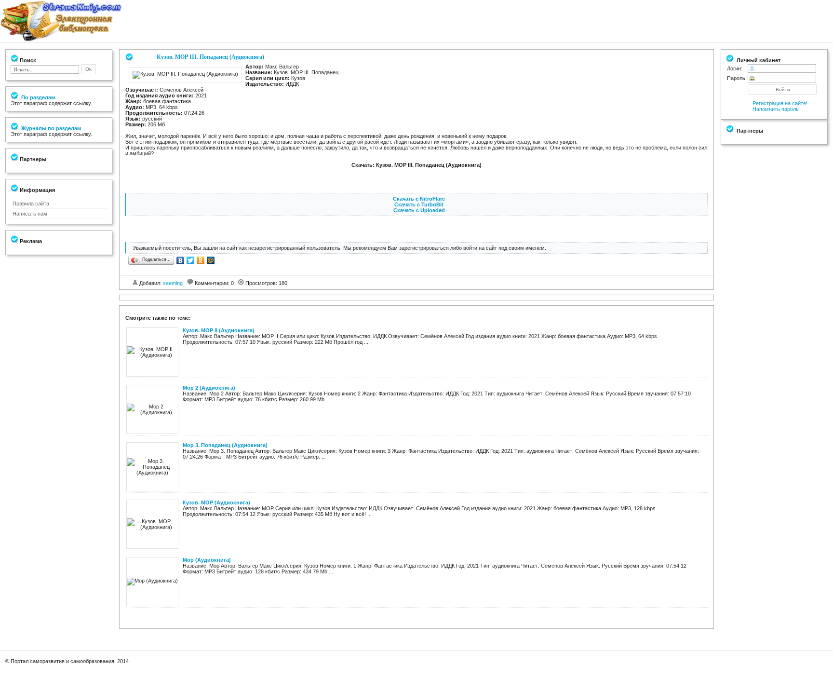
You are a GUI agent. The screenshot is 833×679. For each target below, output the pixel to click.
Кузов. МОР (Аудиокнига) (216, 502)
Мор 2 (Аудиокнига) (209, 388)
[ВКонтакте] (180, 260)
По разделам (37, 97)
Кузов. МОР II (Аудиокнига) (219, 330)
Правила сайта (31, 203)
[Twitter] (191, 260)
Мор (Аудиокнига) (207, 560)
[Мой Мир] (211, 260)
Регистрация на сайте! (779, 103)
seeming (173, 283)
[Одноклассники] (201, 260)
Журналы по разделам (50, 128)
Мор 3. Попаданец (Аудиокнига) (225, 445)
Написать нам (30, 214)
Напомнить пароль (775, 109)
